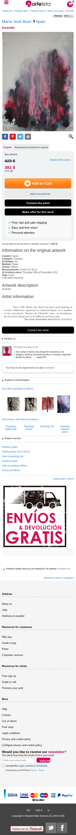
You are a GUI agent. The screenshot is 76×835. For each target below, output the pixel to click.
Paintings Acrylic (29, 428)
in (48, 810)
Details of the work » (60, 160)
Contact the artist (38, 203)
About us (7, 603)
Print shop (7, 727)
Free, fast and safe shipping (29, 222)
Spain (40, 21)
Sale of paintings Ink (12, 456)
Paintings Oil (47, 426)
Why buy (7, 636)
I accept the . (26, 765)
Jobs (4, 609)
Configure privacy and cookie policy (22, 745)
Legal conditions (11, 733)
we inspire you (63, 568)
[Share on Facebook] (5, 137)
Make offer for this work (38, 212)
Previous (58, 16)
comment (49, 367)
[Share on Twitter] (20, 137)
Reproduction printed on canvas (31, 147)
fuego (12, 275)
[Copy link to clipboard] (28, 137)
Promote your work (12, 688)
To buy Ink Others (11, 470)
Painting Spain (10, 447)
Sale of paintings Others (14, 465)
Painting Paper (21, 11)
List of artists (9, 721)
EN (28, 810)
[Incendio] (38, 81)
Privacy (33, 770)
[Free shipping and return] (35, 516)
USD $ (54, 244)
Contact (6, 715)
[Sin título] (13, 404)
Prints (5, 649)
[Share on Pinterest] (13, 137)
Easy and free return (25, 227)
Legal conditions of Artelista (32, 765)
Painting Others (38, 11)
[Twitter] (51, 828)
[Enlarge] (71, 138)
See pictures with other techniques (20, 419)
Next (66, 16)
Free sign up (9, 676)
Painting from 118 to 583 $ (16, 451)
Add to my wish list (40, 194)
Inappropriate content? (63, 479)
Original (7, 147)
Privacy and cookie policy (16, 739)
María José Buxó (56, 11)
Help (4, 709)
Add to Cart (42, 183)
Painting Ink (6, 11)
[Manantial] (63, 404)
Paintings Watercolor (11, 428)
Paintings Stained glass (65, 429)
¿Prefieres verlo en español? (58, 578)
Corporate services (12, 655)
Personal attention (23, 232)
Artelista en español (13, 615)
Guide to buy (9, 643)
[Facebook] (62, 828)
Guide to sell (9, 682)
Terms (41, 770)
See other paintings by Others (17, 388)
